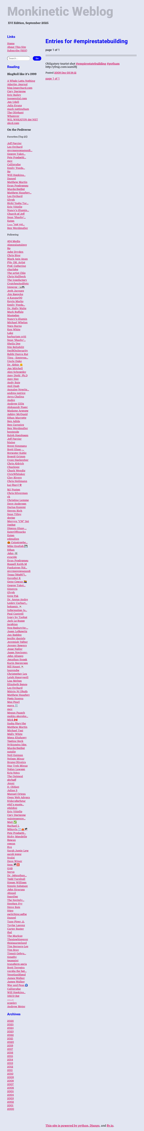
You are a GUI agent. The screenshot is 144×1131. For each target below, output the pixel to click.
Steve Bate (13, 907)
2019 (10, 1045)
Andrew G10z (15, 403)
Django (95, 1125)
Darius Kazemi (16, 507)
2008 (10, 1080)
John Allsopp (15, 656)
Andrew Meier (16, 1006)
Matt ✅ (12, 822)
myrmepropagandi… (19, 150)
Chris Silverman (17, 493)
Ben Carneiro (15, 424)
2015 (10, 1056)
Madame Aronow (17, 410)
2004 (10, 1094)
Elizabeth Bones (17, 684)
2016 (10, 1052)
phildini (12, 808)
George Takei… (16, 154)
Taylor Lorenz (16, 925)
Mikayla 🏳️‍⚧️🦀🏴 (17, 829)
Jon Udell (13, 102)
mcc (9, 161)
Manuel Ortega (16, 794)
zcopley (12, 1003)
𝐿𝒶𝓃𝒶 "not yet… (16, 224)
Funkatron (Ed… (17, 567)
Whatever (13, 116)
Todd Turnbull (16, 879)
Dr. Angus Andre (17, 599)
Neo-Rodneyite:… (17, 627)
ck (8, 496)
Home (11, 43)
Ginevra (12, 589)
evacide (12, 557)
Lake (10, 333)
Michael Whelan (17, 322)
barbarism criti (16, 336)
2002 (10, 1102)
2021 (10, 1038)
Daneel (11, 178)
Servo (10, 872)
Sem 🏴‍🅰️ (13, 864)
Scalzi (11, 857)
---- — (10, 999)
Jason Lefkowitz (17, 631)
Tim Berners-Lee (17, 946)
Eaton (10, 220)
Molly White (14, 734)
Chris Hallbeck (16, 276)
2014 (10, 1059)
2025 (10, 1024)
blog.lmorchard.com (19, 87)
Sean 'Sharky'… (16, 217)
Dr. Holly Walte (16, 308)
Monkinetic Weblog (60, 11)
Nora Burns (14, 326)
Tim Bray (13, 950)
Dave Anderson (16, 503)
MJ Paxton (13, 489)
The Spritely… (15, 900)
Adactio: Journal (17, 84)
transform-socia (17, 964)
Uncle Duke (14, 361)
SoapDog (12, 896)
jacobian (12, 624)
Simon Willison (17, 882)
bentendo (13, 431)
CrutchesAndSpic (18, 283)
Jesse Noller (14, 649)
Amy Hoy (13, 379)
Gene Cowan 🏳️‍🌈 (17, 581)
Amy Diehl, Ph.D (17, 375)
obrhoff (11, 779)
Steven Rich (14, 510)
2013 (10, 1063)
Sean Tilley (14, 514)
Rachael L (13, 825)
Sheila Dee (13, 343)
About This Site (16, 47)
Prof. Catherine (16, 266)
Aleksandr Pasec (17, 407)
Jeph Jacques (15, 290)
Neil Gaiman (15, 755)
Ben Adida (13, 421)
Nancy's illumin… (18, 210)
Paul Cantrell (15, 613)
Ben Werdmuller (17, 228)
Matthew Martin (17, 182)
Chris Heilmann (17, 481)
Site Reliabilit (15, 347)
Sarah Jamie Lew (18, 850)
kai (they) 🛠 (14, 485)
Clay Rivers (14, 477)
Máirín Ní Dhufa (17, 691)
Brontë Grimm (16, 456)
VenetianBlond (16, 974)
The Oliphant (15, 112)
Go (37, 58)
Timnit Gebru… (16, 953)
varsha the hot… (17, 971)
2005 (10, 1091)
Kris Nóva (13, 772)
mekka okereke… (17, 716)
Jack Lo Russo (16, 620)
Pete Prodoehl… (16, 157)
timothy (12, 957)
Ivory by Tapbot (17, 617)
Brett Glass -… (15, 449)
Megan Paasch (16, 712)
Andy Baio (13, 382)
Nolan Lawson (16, 769)
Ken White (13, 329)
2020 (10, 1042)
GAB (10, 868)
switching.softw (17, 914)
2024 (10, 1028)
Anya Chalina (15, 396)
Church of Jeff (16, 213)
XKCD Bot (13, 996)
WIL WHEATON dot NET (22, 119)
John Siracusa (16, 889)
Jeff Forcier (14, 143)
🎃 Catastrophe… (17, 542)
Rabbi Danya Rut (17, 354)
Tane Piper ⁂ (15, 921)
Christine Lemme (18, 500)
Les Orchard (14, 146)
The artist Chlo (16, 273)
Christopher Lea (17, 673)
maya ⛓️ (12, 705)
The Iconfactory (17, 280)
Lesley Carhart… (17, 603)
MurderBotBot (16, 189)
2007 (10, 1084)
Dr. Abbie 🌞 (15, 364)
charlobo (12, 269)
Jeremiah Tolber (17, 642)
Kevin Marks (15, 301)
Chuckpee (13, 467)
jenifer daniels (16, 638)
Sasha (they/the (16, 723)
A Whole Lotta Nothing (21, 80)
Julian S (12, 790)
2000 (10, 1109)
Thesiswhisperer (17, 939)
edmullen (13, 538)
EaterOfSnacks (16, 531)
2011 (10, 1070)
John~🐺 (12, 553)
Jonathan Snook (17, 659)
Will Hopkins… (16, 175)
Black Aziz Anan (17, 258)
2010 (10, 1073)
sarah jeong (14, 854)
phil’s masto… (15, 804)
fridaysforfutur (16, 801)
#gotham (113, 63)
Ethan (11, 549)
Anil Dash (13, 386)
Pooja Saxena (15, 698)
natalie (11, 751)
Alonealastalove (17, 244)
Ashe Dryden (15, 251)
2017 (10, 1049)
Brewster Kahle (17, 453)
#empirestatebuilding (91, 63)
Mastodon (13, 315)
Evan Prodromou (17, 185)
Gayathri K (14, 578)
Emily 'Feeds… (16, 168)
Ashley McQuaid (17, 414)
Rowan (11, 840)
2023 (10, 1031)
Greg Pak (12, 596)
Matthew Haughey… (19, 192)
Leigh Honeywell (17, 677)
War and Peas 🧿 (17, 985)
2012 (10, 1066)
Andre (11, 400)
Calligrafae (14, 164)
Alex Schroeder (16, 372)
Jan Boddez (14, 634)
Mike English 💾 (17, 546)
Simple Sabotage (17, 886)
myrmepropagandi (19, 571)
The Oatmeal (15, 776)
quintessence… (16, 818)
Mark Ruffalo (15, 311)
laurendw (13, 670)
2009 (10, 1077)
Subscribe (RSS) (17, 50)
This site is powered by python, (67, 1125)
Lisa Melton (14, 680)
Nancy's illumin (17, 319)
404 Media (13, 241)
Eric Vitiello (14, 206)
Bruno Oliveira (16, 762)
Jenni (10, 783)
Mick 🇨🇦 (12, 719)
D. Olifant (13, 786)
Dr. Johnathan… (17, 875)
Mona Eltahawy (17, 737)
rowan (11, 843)
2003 (10, 1098)
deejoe (11, 517)
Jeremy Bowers (17, 645)
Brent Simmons (17, 446)
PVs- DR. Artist (16, 262)
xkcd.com (13, 123)
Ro (8, 171)
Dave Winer (14, 861)
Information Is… (17, 610)
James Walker (16, 978)
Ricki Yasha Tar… (17, 203)
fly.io (110, 1125)
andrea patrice (16, 393)
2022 (10, 1035)
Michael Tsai (15, 730)
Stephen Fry (14, 903)
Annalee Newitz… (18, 389)
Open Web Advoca (18, 797)
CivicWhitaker (16, 474)
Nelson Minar (15, 758)
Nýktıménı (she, (17, 744)
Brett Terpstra (16, 967)
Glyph (11, 199)
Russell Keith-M (17, 564)
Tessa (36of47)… (16, 574)
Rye (9, 847)
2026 (10, 1021)
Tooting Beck (15, 741)
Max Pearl (13, 702)
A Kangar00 (14, 297)
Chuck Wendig (16, 470)
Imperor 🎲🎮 (16, 287)
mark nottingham (18, 109)
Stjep (10, 910)
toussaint (12, 960)
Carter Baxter (15, 928)
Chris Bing (13, 255)
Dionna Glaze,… (17, 528)
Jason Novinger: (17, 652)
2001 (10, 1105)
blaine (11, 442)
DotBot (11, 524)
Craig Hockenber (17, 460)
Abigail (11, 893)
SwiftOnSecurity (17, 350)
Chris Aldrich (15, 463)
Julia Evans (14, 105)
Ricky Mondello (17, 836)
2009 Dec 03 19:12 (65, 72)
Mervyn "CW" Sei (18, 521)
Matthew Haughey (18, 695)
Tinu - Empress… (17, 357)
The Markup (14, 935)
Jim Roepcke (15, 294)
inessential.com (17, 98)
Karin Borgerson (17, 663)
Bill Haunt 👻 (15, 666)
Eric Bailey (14, 95)
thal (9, 932)
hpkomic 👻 (14, 606)
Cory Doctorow (16, 91)
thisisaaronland (17, 943)
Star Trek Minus (17, 765)
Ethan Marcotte (16, 417)
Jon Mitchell (15, 368)
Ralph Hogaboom (17, 435)
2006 (10, 1087)
